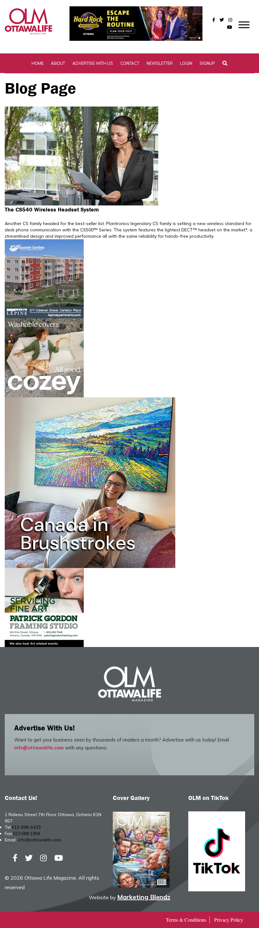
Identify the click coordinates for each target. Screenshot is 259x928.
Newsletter (160, 63)
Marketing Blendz (143, 897)
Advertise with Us (92, 63)
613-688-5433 (26, 827)
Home (38, 63)
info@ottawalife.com (39, 748)
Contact (129, 63)
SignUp (207, 63)
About (58, 63)
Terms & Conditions (186, 919)
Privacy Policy (228, 919)
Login (186, 63)
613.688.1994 (26, 833)
